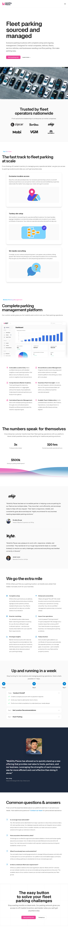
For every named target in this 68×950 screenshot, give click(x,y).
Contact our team (36, 810)
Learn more (26, 57)
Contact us (41, 917)
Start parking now (13, 57)
